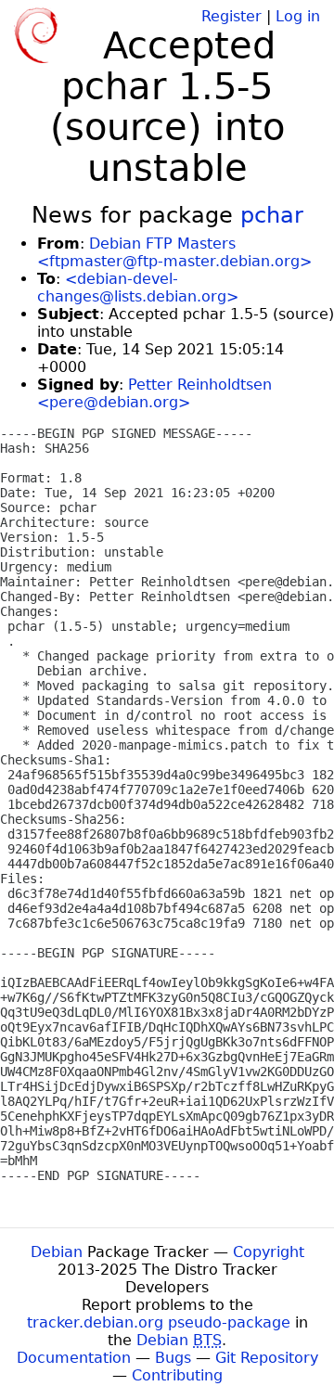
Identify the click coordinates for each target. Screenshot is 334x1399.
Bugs (173, 1358)
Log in (298, 16)
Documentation (74, 1358)
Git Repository (266, 1358)
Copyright (268, 1252)
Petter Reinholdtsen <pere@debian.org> (154, 393)
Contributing (177, 1375)
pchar (271, 215)
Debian (57, 1252)
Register (231, 16)
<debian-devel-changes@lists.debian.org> (137, 287)
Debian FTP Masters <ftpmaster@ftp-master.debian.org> (174, 252)
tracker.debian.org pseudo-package (158, 1322)
